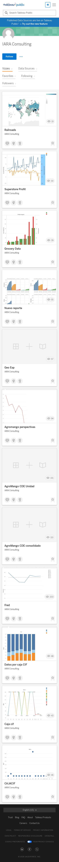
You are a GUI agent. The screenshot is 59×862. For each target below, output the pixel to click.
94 (52, 418)
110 (51, 537)
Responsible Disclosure (30, 836)
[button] (22, 849)
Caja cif (9, 724)
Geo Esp (9, 367)
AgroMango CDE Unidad (19, 486)
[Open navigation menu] (54, 5)
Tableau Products (43, 817)
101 (51, 478)
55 (52, 299)
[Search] (6, 13)
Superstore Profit (15, 189)
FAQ (23, 817)
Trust (10, 817)
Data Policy (10, 836)
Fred (7, 605)
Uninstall (49, 836)
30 (52, 181)
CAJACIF (9, 783)
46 (52, 775)
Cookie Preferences (15, 842)
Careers (23, 823)
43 (52, 715)
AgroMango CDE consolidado (22, 545)
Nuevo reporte (13, 308)
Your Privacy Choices (43, 842)
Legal (9, 830)
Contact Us (34, 823)
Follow (9, 56)
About (30, 817)
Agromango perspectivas (19, 427)
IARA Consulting (11, 134)
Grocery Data (12, 248)
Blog (17, 817)
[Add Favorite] (53, 143)
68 (52, 656)
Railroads (10, 130)
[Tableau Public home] (13, 5)
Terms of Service (22, 830)
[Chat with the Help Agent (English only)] (47, 4)
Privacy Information (43, 830)
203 (51, 597)
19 (52, 121)
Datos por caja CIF (15, 664)
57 (52, 359)
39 (52, 240)
